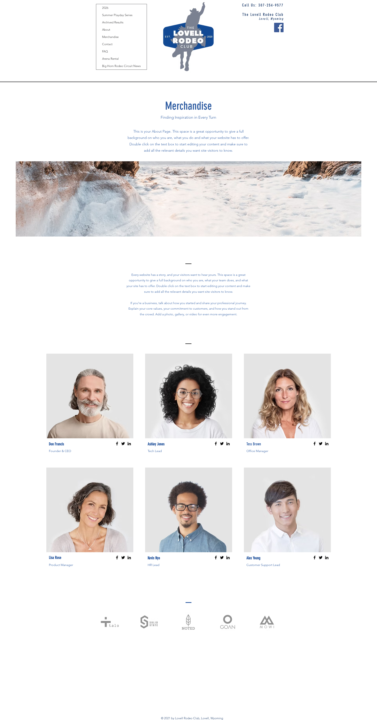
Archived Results (112, 22)
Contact (107, 44)
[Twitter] (123, 443)
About (106, 29)
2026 (105, 8)
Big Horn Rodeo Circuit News (121, 66)
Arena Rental (110, 59)
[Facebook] (279, 27)
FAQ (105, 51)
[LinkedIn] (129, 443)
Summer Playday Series (117, 15)
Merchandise (110, 37)
